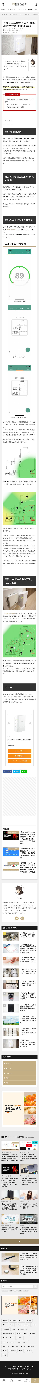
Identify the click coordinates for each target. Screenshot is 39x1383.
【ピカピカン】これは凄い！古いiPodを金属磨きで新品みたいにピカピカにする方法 (28, 996)
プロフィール (27, 1381)
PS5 (20, 1333)
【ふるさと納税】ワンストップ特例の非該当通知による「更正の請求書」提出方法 (28, 1019)
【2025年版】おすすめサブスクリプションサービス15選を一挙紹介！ (29, 1206)
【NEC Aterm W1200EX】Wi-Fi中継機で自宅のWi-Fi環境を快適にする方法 (27, 1043)
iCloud (19, 1325)
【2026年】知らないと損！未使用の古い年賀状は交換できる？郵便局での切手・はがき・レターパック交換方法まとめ (28, 948)
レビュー (26, 1290)
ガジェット (9, 1063)
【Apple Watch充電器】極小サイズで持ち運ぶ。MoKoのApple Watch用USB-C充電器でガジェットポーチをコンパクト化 (29, 1270)
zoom (12, 1338)
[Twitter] (16, 771)
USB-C (33, 1333)
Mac (14, 1329)
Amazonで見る (19, 751)
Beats (5, 1325)
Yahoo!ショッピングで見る (19, 761)
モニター (6, 1346)
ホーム (3, 1381)
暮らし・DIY (9, 1068)
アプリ (10, 32)
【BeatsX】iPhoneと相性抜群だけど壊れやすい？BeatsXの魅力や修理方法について (28, 1007)
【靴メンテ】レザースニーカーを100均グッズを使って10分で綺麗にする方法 (28, 971)
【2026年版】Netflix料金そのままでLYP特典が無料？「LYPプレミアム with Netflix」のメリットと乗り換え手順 (27, 837)
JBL (35, 1325)
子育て (7, 1078)
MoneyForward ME (9, 1333)
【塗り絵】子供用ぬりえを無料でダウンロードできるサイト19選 (10, 1229)
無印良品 (29, 1350)
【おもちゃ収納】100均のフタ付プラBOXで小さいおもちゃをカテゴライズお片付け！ (28, 1031)
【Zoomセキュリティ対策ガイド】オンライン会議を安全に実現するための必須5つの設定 (27, 853)
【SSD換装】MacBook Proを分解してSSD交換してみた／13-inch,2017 (28, 935)
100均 (5, 1320)
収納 (23, 1346)
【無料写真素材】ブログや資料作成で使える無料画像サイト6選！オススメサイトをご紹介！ (28, 1230)
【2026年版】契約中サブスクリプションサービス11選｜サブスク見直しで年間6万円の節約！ (29, 1157)
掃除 (21, 1350)
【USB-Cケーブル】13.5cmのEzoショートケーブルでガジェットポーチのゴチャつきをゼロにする (28, 1256)
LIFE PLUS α (24, 1373)
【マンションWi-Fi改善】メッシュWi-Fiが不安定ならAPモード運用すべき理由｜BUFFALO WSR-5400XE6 (10, 1207)
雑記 (7, 1083)
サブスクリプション (9, 1342)
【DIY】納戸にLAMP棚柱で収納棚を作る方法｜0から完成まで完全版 (27, 983)
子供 (5, 1350)
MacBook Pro (23, 1329)
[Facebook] (7, 771)
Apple (19, 1290)
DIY (11, 1290)
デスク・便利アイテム (13, 1254)
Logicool (6, 1329)
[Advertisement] (19, 796)
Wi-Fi (5, 32)
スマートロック (23, 1342)
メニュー (20, 1381)
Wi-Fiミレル (11, 229)
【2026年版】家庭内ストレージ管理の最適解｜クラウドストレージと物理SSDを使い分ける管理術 (28, 1181)
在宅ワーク (15, 32)
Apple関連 (15, 1266)
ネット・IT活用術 (25, 14)
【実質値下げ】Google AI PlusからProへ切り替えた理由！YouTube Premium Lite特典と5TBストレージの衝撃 (28, 867)
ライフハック (13, 14)
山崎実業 (13, 1350)
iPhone (28, 1325)
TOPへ (35, 1381)
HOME (5, 14)
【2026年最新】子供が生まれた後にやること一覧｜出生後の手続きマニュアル (28, 959)
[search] (36, 1287)
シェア (11, 1381)
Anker (22, 1320)
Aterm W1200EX (9, 613)
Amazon (14, 1320)
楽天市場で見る (19, 756)
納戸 (5, 1355)
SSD (15, 1290)
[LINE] (24, 771)
